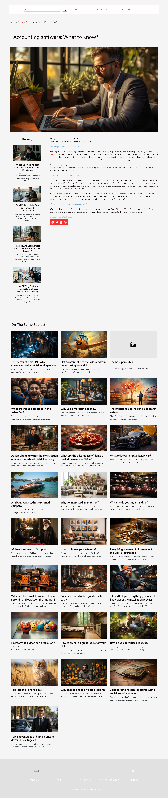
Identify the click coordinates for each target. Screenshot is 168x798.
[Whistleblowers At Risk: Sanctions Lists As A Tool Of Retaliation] (27, 153)
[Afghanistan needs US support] (34, 531)
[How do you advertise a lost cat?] (133, 625)
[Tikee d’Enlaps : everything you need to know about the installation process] (133, 578)
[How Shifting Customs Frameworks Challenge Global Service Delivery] (27, 275)
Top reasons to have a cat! (26, 689)
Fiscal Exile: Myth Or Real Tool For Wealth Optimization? (27, 207)
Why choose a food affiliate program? (83, 689)
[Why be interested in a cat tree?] (84, 484)
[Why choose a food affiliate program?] (84, 672)
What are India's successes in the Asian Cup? (31, 410)
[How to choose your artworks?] (84, 531)
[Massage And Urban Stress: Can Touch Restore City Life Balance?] (27, 234)
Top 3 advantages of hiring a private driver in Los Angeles (32, 738)
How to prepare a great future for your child (83, 644)
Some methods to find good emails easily (81, 597)
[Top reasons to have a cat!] (34, 672)
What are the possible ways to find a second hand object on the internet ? (33, 597)
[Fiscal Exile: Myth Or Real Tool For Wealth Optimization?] (27, 194)
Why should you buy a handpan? (129, 502)
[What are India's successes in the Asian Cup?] (34, 391)
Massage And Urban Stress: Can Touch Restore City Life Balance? (27, 248)
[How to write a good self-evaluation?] (34, 625)
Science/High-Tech (122, 9)
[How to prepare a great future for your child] (84, 625)
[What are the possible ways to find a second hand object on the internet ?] (34, 578)
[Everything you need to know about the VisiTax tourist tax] (133, 531)
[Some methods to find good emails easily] (84, 578)
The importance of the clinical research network (133, 410)
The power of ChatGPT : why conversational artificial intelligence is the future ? (33, 365)
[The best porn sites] (133, 344)
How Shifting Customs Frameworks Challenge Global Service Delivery (27, 288)
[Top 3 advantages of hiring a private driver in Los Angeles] (34, 718)
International (102, 9)
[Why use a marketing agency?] (84, 391)
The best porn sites (121, 361)
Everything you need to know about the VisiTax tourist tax (131, 551)
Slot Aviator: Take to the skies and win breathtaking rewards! (83, 363)
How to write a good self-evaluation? (33, 642)
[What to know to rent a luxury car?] (133, 437)
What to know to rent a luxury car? (130, 455)
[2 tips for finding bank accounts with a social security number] (133, 672)
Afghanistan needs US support (29, 549)
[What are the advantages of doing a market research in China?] (84, 437)
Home (12, 22)
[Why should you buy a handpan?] (133, 484)
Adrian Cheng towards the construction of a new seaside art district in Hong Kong (34, 459)
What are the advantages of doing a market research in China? (82, 457)
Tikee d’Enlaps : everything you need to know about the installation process (133, 597)
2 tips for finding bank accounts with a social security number (132, 691)
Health (87, 9)
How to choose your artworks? (78, 549)
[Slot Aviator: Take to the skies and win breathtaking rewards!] (84, 344)
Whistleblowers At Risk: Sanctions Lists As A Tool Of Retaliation (27, 167)
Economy (74, 9)
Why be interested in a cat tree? (80, 502)
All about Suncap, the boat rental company (30, 504)
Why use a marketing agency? (78, 408)
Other (139, 9)
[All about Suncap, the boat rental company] (34, 484)
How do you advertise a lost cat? (129, 642)
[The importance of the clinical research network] (133, 391)
